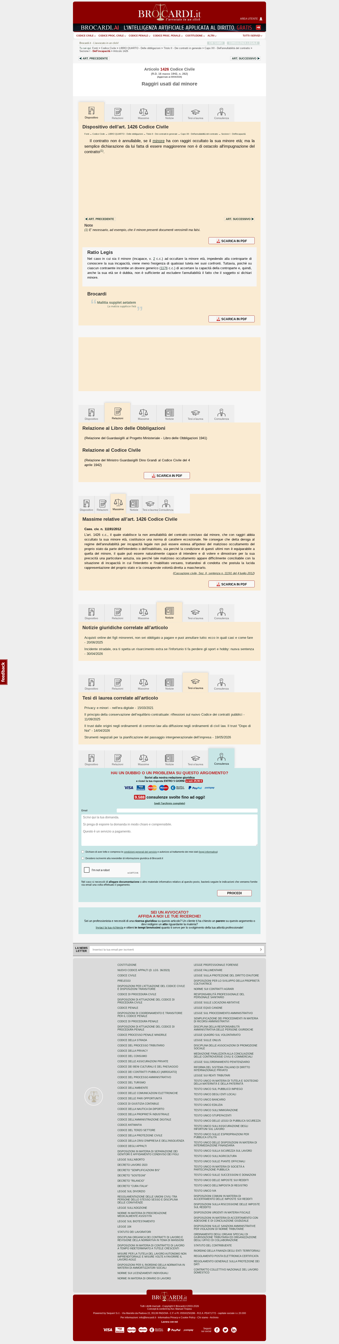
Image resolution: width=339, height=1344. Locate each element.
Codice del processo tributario (141, 1045)
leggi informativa (208, 852)
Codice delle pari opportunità (140, 1098)
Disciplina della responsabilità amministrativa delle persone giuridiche (223, 1028)
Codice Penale (138, 35)
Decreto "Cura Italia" (133, 1186)
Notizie (169, 118)
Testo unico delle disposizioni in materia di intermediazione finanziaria (225, 1144)
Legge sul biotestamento (136, 1221)
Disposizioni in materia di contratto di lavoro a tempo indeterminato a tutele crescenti (151, 1247)
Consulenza (221, 118)
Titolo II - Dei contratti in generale (161, 134)
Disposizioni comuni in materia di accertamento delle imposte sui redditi (223, 1197)
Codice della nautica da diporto (141, 1109)
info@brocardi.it (147, 1317)
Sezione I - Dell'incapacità (233, 134)
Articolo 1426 (120, 51)
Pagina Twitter (225, 1328)
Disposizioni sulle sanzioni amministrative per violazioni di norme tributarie (225, 1227)
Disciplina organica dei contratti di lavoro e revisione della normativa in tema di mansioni (151, 1239)
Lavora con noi (169, 1321)
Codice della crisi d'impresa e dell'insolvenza (151, 1140)
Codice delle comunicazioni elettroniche (148, 1093)
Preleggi (124, 980)
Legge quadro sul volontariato (217, 1034)
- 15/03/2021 (118, 708)
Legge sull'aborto (131, 1159)
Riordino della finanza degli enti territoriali (227, 1250)
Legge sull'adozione (132, 1207)
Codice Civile (85, 35)
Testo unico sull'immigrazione (216, 1110)
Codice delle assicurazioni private (143, 1061)
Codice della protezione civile (140, 1135)
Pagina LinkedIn (234, 1328)
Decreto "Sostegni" (132, 1175)
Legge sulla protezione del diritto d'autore (226, 975)
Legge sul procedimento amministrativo (223, 1013)
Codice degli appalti (132, 1146)
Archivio (214, 1317)
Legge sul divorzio (131, 1191)
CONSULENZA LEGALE (243, 43)
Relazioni (117, 118)
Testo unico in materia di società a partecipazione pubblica (219, 1168)
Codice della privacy (133, 1050)
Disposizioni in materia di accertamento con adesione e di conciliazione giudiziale (226, 1219)
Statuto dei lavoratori (134, 1231)
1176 (164, 268)
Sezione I (94, 51)
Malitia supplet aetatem (116, 302)
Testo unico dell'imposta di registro (221, 1185)
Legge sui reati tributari (212, 1075)
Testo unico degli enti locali (215, 1094)
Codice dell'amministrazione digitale (144, 1119)
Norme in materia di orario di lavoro (144, 1278)
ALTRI (211, 35)
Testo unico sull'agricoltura (215, 1156)
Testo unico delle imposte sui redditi (221, 1180)
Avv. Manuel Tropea (181, 1309)
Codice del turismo (132, 1082)
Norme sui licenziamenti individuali (143, 1273)
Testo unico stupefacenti (212, 1115)
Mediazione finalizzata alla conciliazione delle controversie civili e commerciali (224, 1055)
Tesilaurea (195, 118)
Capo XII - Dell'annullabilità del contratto (199, 134)
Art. (95, 58)
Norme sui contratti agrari (214, 989)
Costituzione (194, 35)
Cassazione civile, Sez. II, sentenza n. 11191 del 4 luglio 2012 (214, 573)
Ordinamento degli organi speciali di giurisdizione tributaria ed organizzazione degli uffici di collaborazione (225, 1237)
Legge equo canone (208, 1007)
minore (159, 141)
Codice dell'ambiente (133, 1087)
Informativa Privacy (168, 1317)
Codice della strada (132, 1040)
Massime (143, 118)
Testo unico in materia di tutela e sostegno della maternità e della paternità (226, 1082)
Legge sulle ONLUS (207, 1040)
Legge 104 (124, 1226)
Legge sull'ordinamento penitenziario (222, 1061)
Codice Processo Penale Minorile (142, 1034)
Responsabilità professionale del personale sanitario (219, 996)
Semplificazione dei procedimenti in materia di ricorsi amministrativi (226, 1020)
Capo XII (227, 48)
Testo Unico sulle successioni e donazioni (225, 1174)
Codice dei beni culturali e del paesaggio (148, 1066)
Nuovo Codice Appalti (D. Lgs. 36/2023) (144, 970)
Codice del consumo (132, 1056)
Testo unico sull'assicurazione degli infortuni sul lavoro (221, 1127)
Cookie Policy (188, 1317)
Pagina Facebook (217, 1328)
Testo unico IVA (205, 1190)
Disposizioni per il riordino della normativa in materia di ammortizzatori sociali (151, 1266)
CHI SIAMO (216, 43)
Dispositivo (91, 418)
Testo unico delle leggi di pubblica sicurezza (227, 1120)
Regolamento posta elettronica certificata (226, 1256)
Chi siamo (202, 1317)
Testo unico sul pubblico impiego (218, 1089)
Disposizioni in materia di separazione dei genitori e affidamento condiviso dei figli (148, 1153)
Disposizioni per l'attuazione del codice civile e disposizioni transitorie (151, 988)
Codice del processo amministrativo (144, 1077)
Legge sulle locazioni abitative (217, 1002)
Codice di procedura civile (137, 994)
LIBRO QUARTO (139, 48)
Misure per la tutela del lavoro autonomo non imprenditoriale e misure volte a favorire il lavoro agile (152, 1256)
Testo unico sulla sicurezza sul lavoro (223, 1150)
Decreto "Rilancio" (131, 1180)
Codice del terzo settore (136, 1130)
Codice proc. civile (111, 35)
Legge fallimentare (208, 970)
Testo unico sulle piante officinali (219, 1161)
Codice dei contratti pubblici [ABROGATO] (147, 1071)
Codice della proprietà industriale (143, 1114)
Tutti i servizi (251, 35)
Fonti (95, 48)
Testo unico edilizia (208, 1104)
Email (84, 810)
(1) (101, 150)
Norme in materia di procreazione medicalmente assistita (142, 1215)
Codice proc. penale (166, 35)
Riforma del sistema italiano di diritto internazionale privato (222, 1069)
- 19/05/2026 (157, 737)
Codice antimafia (130, 1124)
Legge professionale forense (216, 964)
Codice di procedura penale (138, 1021)
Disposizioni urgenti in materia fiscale (222, 1212)
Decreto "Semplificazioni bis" (139, 1170)
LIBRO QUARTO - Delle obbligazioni (125, 134)
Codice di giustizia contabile (138, 1103)
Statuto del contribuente (213, 1245)
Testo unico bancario (209, 1099)
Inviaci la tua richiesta (109, 927)
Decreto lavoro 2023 (132, 1164)
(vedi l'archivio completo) (169, 803)
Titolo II (182, 48)
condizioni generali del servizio (140, 852)
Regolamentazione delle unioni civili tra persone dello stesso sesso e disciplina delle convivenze (148, 1199)
